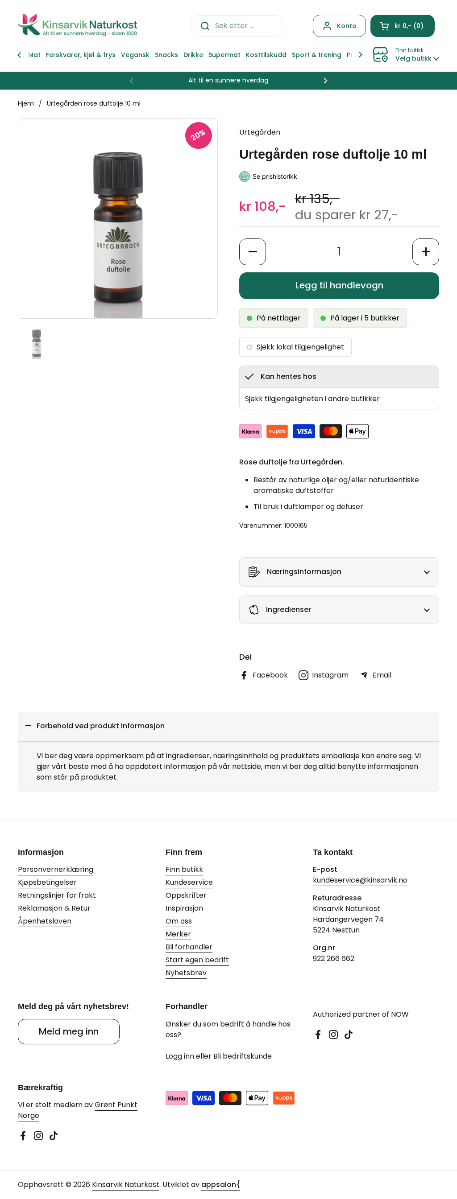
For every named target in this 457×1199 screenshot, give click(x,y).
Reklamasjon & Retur (54, 908)
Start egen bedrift (197, 960)
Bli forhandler (189, 947)
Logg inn (181, 1056)
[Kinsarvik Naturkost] (77, 25)
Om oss (179, 921)
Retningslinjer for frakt (57, 895)
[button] (402, 26)
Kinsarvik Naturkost (125, 1184)
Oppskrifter (186, 895)
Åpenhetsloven (44, 921)
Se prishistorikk (275, 176)
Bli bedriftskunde (242, 1056)
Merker (178, 934)
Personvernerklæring (55, 869)
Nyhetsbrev (186, 973)
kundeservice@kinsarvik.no (360, 880)
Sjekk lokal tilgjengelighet (300, 347)
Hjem (26, 103)
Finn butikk (184, 869)
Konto (347, 25)
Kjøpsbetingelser (47, 882)
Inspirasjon (184, 908)
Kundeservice (189, 882)
